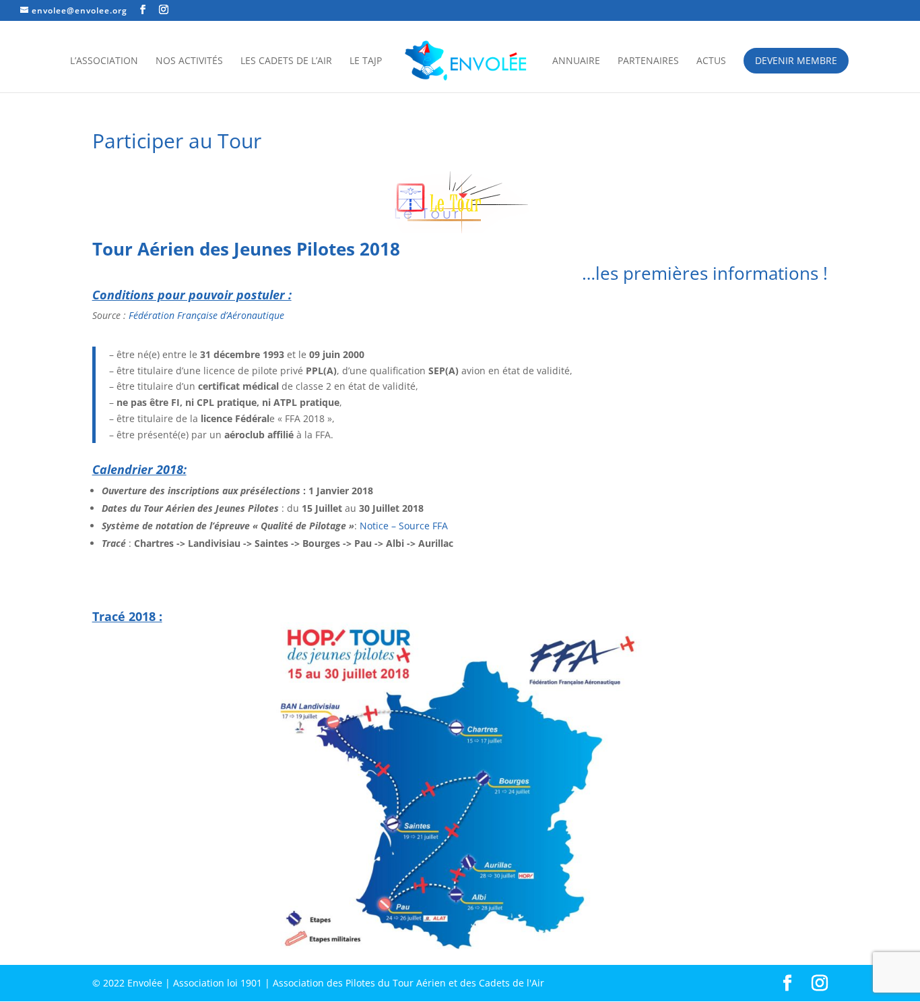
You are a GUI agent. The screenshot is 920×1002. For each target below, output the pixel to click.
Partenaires (648, 61)
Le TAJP (366, 61)
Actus (711, 61)
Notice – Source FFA (404, 525)
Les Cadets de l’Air (286, 61)
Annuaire (576, 61)
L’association (104, 61)
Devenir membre (796, 60)
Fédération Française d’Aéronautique (206, 315)
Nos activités (189, 61)
